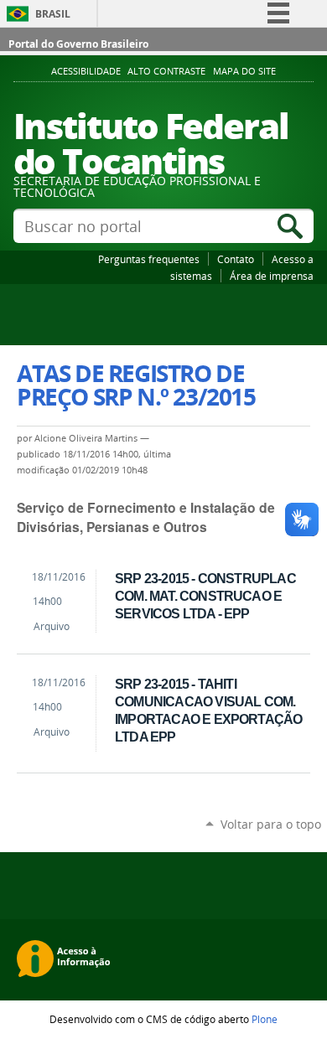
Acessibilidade (86, 71)
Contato (235, 259)
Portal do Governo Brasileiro (78, 44)
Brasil (52, 14)
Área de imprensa (272, 275)
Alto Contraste (166, 71)
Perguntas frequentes (149, 259)
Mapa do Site (244, 71)
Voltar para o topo (271, 824)
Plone (265, 1019)
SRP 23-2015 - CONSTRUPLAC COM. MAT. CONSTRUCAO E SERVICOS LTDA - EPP (205, 596)
